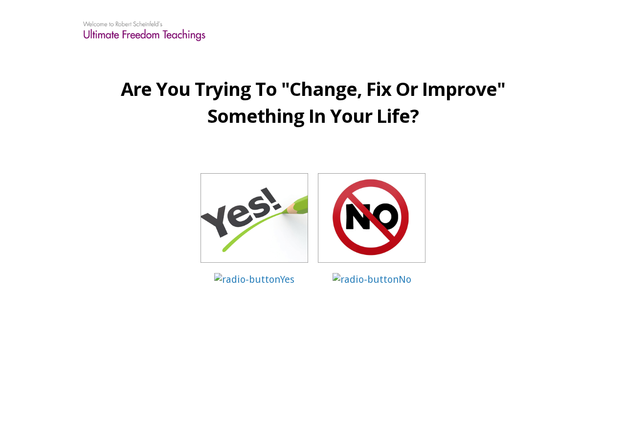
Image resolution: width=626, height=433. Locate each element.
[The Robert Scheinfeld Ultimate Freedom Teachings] (144, 29)
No (405, 279)
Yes (287, 279)
